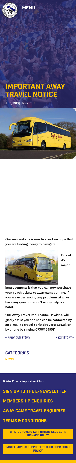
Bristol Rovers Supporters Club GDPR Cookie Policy (38, 449)
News (24, 103)
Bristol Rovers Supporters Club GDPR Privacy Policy (38, 434)
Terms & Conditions (25, 421)
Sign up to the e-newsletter (35, 391)
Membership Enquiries (28, 401)
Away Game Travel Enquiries (34, 411)
